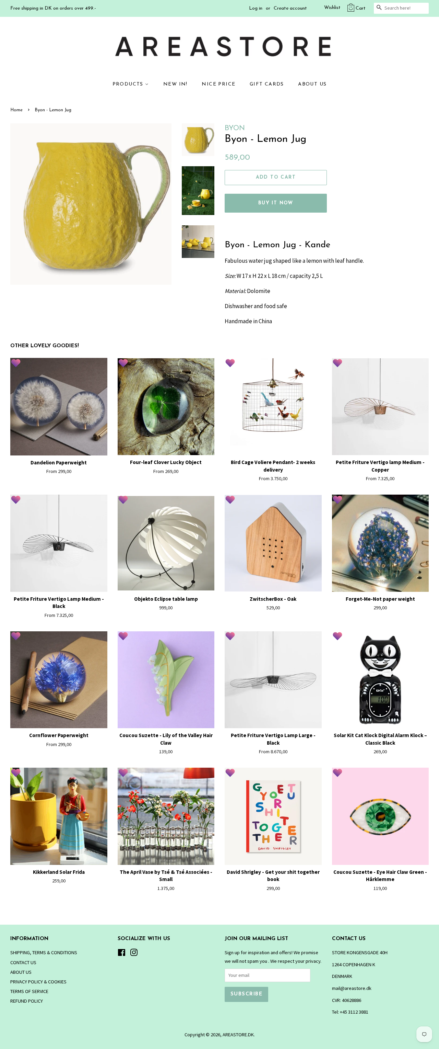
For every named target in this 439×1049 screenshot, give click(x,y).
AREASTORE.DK (238, 1034)
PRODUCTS (128, 84)
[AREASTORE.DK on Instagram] (134, 954)
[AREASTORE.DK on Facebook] (122, 954)
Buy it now (275, 203)
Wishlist (332, 7)
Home (16, 110)
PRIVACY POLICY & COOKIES (38, 982)
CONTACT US (23, 962)
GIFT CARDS (267, 84)
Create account (290, 8)
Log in (255, 8)
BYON (235, 128)
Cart (361, 8)
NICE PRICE (218, 84)
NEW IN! (175, 84)
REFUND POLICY (26, 1001)
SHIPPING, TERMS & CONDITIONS (43, 952)
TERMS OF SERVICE (29, 991)
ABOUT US (312, 84)
